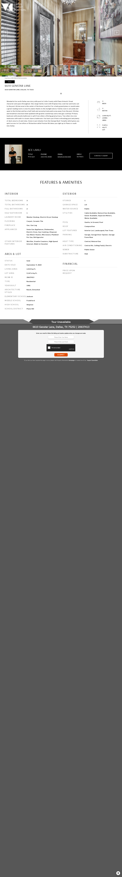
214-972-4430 (46, 157)
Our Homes (102, 7)
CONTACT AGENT (101, 155)
